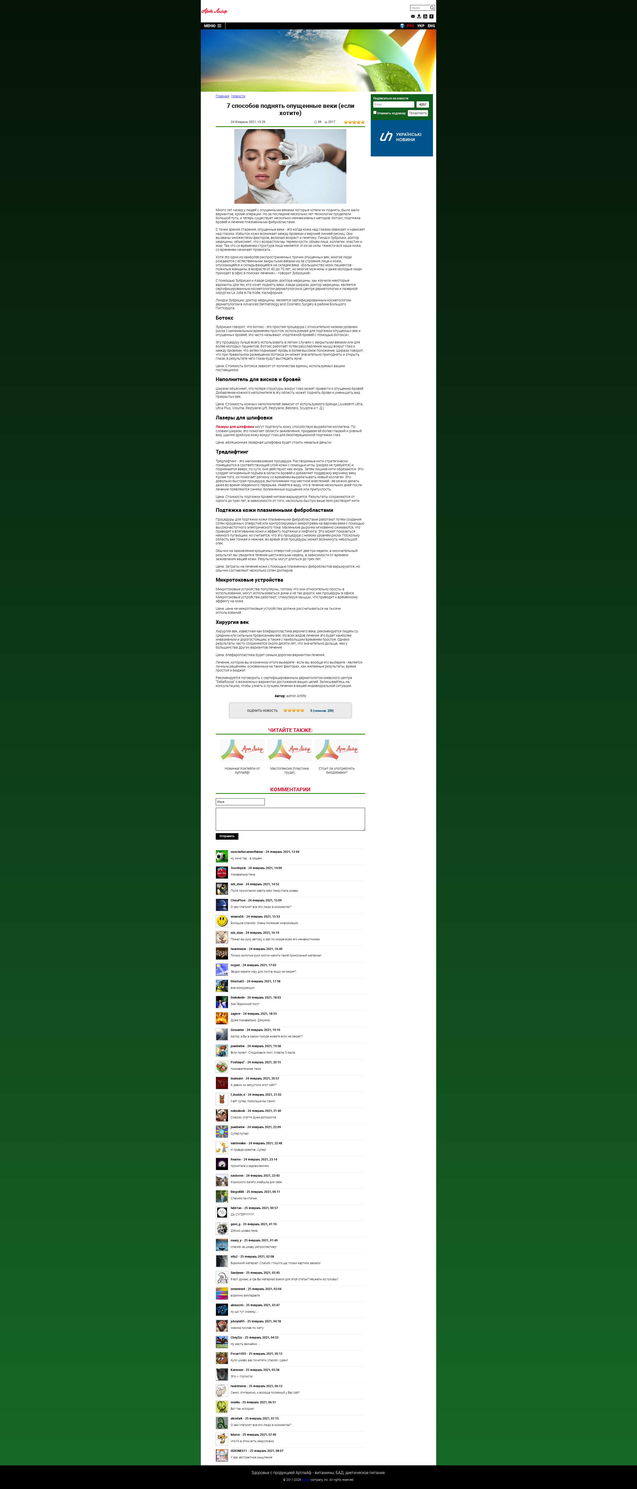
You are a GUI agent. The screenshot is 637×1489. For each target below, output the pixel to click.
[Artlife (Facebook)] (431, 16)
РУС (410, 25)
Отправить (227, 836)
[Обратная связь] (413, 16)
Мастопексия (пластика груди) (289, 770)
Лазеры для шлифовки (235, 426)
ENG (431, 25)
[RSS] (425, 16)
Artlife (306, 1480)
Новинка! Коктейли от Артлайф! (242, 770)
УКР (421, 25)
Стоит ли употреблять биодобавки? (337, 770)
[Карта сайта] (419, 16)
